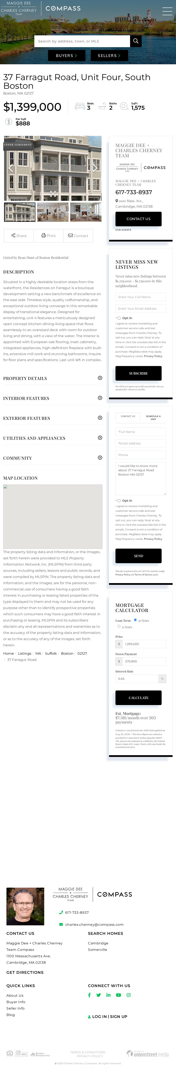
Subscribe (138, 373)
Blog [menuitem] (10, 1015)
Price (119, 637)
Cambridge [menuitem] (98, 943)
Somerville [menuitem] (97, 950)
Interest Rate (124, 671)
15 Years (127, 627)
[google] (88, 826)
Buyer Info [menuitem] (15, 1002)
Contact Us (138, 219)
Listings (24, 653)
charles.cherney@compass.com (94, 925)
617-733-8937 (133, 192)
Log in (99, 1016)
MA (38, 653)
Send (138, 556)
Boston (67, 653)
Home (8, 653)
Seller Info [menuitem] (15, 1008)
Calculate (139, 697)
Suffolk (51, 653)
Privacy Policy (153, 356)
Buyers (65, 55)
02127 (82, 653)
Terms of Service (143, 574)
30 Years (143, 620)
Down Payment (126, 654)
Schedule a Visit (153, 418)
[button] (136, 41)
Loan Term (123, 620)
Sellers (108, 55)
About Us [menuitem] (14, 995)
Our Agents (123, 229)
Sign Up (118, 1016)
